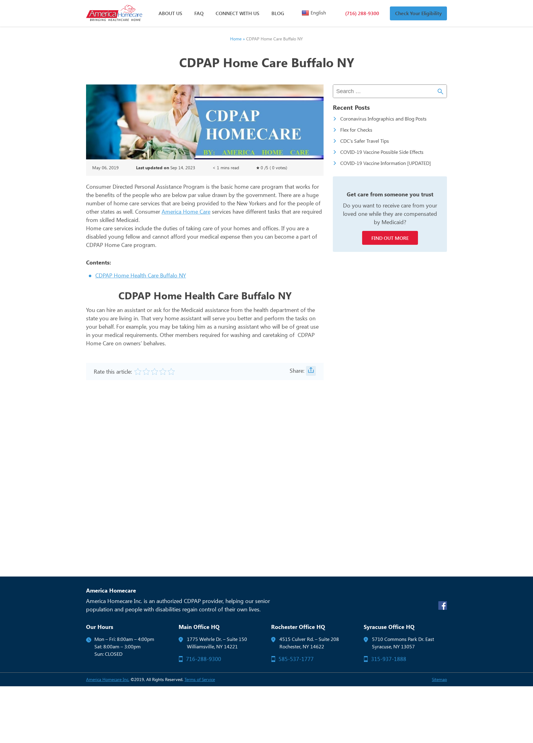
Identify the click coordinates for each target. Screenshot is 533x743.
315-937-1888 (388, 659)
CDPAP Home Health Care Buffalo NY (140, 275)
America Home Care (186, 211)
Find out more (390, 238)
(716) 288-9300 (362, 13)
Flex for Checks (356, 129)
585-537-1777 (296, 659)
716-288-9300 (203, 659)
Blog (277, 13)
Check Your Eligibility (418, 13)
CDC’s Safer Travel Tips (364, 141)
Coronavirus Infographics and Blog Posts (383, 118)
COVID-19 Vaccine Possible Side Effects (382, 152)
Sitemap (439, 679)
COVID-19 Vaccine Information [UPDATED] (385, 163)
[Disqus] (205, 473)
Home (236, 39)
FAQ (199, 13)
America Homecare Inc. (107, 679)
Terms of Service (199, 679)
